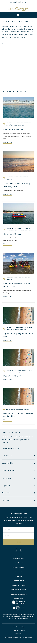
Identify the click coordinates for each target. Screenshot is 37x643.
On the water (13, 126)
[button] (18, 15)
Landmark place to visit (13, 178)
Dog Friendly (17, 122)
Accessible (9, 122)
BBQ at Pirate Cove (12, 376)
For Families (25, 122)
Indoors (8, 230)
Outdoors (21, 126)
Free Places (14, 124)
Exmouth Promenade (13, 130)
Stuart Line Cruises (12, 234)
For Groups (17, 176)
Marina (13, 230)
